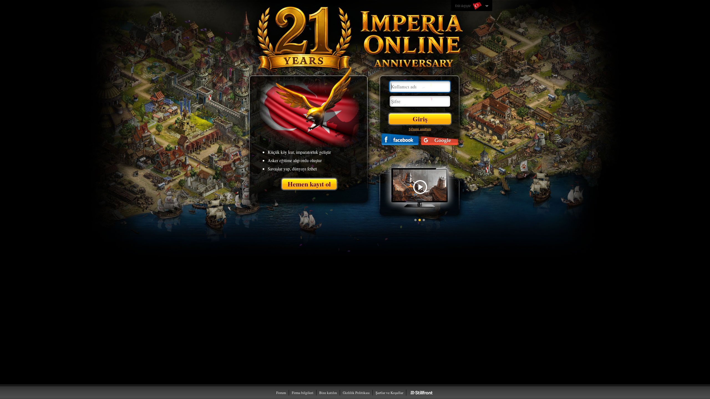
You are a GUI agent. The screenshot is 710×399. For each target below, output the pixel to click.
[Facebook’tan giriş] (400, 139)
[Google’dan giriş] (439, 139)
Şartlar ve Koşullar (389, 392)
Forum (281, 392)
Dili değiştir (463, 5)
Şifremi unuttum (420, 129)
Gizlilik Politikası (356, 392)
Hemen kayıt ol (309, 184)
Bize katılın (328, 392)
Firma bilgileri (302, 392)
